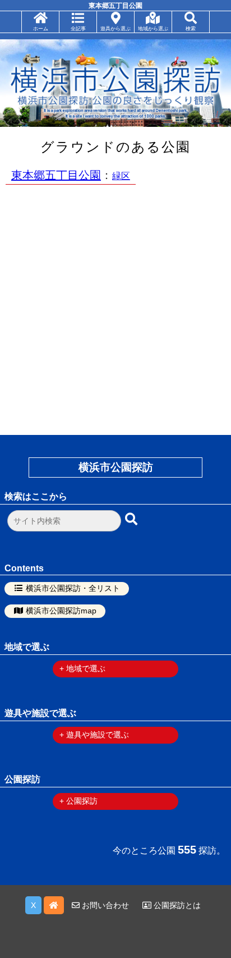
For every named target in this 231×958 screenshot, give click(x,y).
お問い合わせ (104, 905)
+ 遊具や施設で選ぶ (94, 734)
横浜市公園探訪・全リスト (73, 588)
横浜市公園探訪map (61, 610)
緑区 (121, 176)
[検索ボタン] (132, 519)
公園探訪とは (176, 905)
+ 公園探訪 (78, 800)
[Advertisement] (115, 308)
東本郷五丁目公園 (56, 175)
